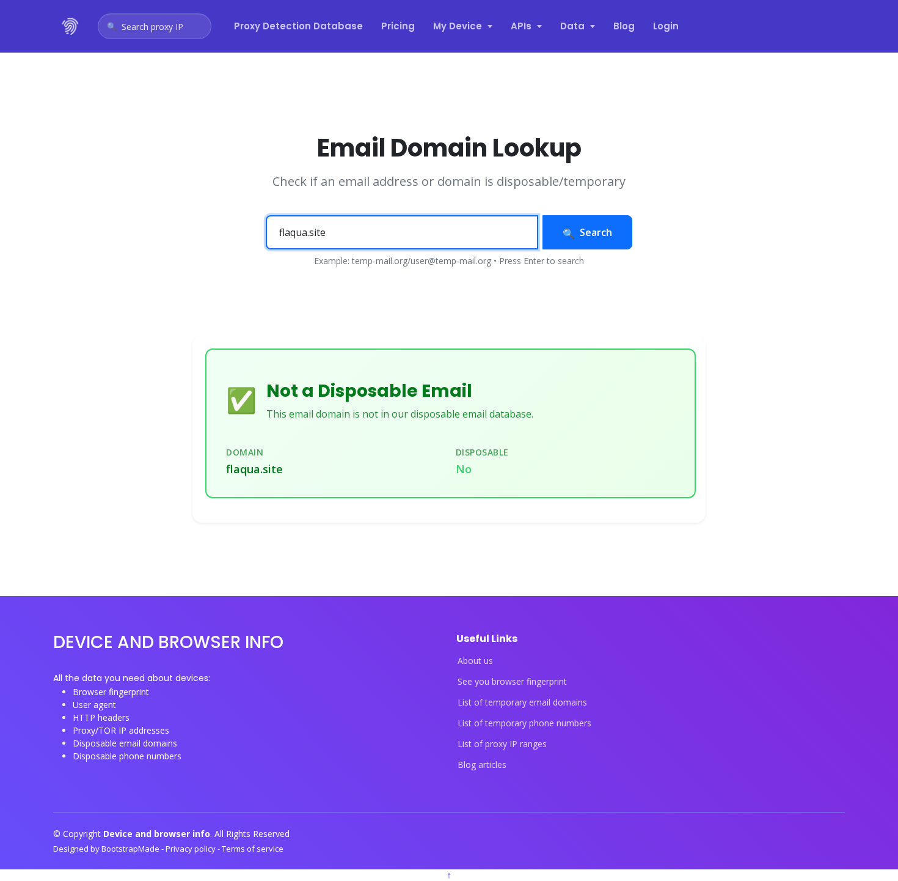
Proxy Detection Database (298, 26)
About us (475, 661)
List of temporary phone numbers (524, 723)
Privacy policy (191, 848)
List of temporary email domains (522, 702)
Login (666, 26)
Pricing (398, 26)
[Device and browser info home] (71, 26)
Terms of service (252, 848)
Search (596, 232)
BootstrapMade (131, 848)
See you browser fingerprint (512, 681)
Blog (624, 26)
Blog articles (482, 765)
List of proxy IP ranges (502, 744)
